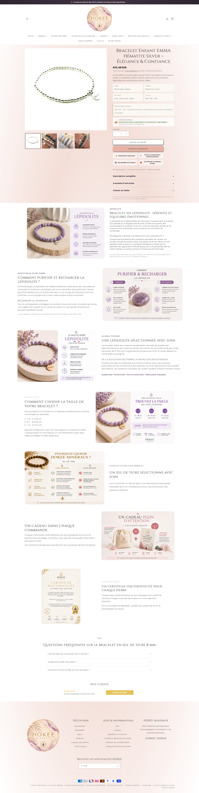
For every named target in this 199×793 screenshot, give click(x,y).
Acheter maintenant (138, 149)
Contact (117, 730)
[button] (27, 18)
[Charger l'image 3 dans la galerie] (65, 141)
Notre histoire (81, 746)
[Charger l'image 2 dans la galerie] (49, 141)
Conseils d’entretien (143, 183)
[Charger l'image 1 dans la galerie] (33, 141)
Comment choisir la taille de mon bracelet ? (99, 670)
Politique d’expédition (133, 785)
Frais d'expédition (131, 71)
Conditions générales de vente (117, 738)
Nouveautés (80, 726)
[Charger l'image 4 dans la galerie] (82, 141)
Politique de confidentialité (117, 742)
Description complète (143, 176)
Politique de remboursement (118, 746)
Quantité (116, 129)
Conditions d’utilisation (115, 785)
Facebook (161, 738)
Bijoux (79, 734)
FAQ (117, 726)
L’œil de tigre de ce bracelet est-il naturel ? (99, 654)
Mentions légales (168, 788)
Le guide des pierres (80, 742)
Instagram (150, 738)
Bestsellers (80, 730)
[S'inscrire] (117, 766)
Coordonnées (146, 785)
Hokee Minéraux (41, 785)
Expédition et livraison (117, 734)
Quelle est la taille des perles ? (99, 662)
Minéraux (80, 738)
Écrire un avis (120, 692)
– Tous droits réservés (55, 785)
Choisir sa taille (143, 190)
